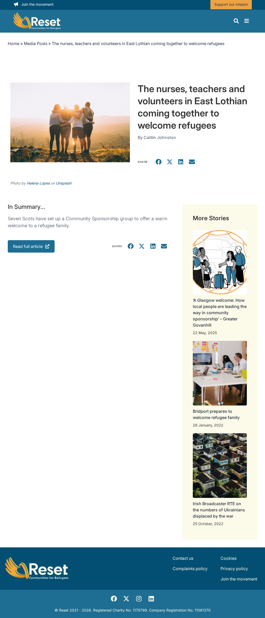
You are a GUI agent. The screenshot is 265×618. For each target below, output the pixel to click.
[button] (158, 162)
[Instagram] (138, 598)
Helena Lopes (38, 183)
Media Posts (35, 43)
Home (13, 43)
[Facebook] (114, 598)
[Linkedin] (151, 598)
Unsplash (63, 183)
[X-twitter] (126, 598)
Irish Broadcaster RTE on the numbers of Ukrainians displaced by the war (219, 510)
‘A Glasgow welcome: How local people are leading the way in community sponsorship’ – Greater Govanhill (220, 313)
